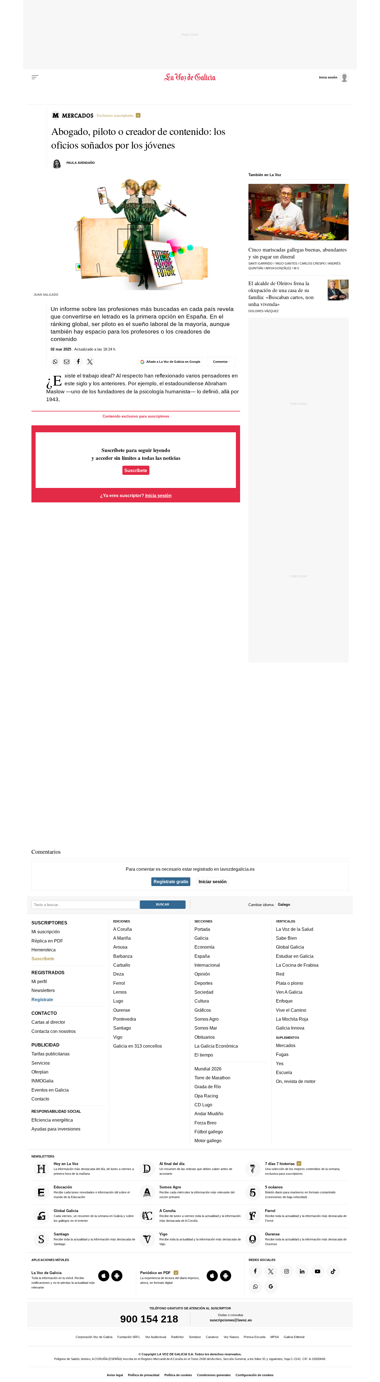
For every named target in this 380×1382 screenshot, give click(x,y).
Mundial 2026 (207, 1068)
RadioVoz (177, 1337)
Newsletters (43, 990)
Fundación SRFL (128, 1337)
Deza (118, 973)
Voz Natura (231, 1337)
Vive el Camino (291, 1009)
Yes (279, 1063)
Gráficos (202, 1009)
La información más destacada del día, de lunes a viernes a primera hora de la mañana (94, 1168)
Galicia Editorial (294, 1337)
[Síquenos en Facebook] (255, 1271)
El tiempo (203, 1054)
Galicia (201, 938)
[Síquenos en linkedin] (302, 1271)
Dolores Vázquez (263, 311)
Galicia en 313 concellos (137, 1045)
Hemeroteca (43, 949)
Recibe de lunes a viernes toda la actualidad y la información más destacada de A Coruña (200, 1215)
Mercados (285, 1045)
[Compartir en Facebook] (78, 361)
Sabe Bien (286, 938)
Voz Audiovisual (155, 1337)
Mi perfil (39, 981)
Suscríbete (135, 470)
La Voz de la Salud (294, 929)
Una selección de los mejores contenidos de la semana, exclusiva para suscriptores (302, 1168)
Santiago (122, 1027)
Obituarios (204, 1036)
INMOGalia (42, 1080)
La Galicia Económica (216, 1045)
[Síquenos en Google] (271, 1286)
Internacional (207, 965)
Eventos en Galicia (50, 1089)
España (202, 956)
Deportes (203, 982)
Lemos (120, 991)
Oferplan (39, 1071)
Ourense (121, 1009)
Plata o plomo (289, 982)
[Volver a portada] (190, 77)
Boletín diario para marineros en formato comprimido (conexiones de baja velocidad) (300, 1192)
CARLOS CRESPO (313, 263)
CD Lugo (203, 1104)
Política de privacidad (143, 1375)
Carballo (121, 965)
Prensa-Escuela (254, 1337)
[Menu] (35, 77)
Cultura (201, 1000)
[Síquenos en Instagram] (286, 1271)
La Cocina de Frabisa (297, 965)
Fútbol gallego (208, 1131)
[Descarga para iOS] (103, 1275)
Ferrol (119, 982)
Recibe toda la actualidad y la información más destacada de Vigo (200, 1239)
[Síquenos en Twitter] (271, 1271)
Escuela (284, 1072)
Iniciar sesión (213, 881)
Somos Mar (205, 1027)
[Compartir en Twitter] (90, 361)
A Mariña (122, 938)
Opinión (202, 973)
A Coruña (122, 929)
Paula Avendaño (80, 162)
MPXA (274, 1337)
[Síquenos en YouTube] (317, 1271)
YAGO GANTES (286, 263)
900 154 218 (149, 1319)
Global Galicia (290, 946)
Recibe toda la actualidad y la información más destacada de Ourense (306, 1239)
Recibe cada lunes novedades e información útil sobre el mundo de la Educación (92, 1192)
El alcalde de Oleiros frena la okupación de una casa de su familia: (281, 293)
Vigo (117, 1036)
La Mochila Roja (292, 1018)
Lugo (118, 1000)
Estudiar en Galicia (295, 956)
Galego (284, 904)
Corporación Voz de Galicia (94, 1337)
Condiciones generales (214, 1375)
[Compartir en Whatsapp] (55, 361)
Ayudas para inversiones (55, 1128)
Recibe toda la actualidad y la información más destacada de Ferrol (306, 1215)
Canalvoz (212, 1337)
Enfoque (284, 1000)
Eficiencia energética (52, 1119)
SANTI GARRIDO (260, 263)
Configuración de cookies (254, 1375)
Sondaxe (195, 1337)
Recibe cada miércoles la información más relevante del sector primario (197, 1192)
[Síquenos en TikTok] (333, 1271)
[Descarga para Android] (116, 1275)
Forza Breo (205, 1122)
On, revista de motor (295, 1081)
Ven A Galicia (289, 991)
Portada (202, 929)
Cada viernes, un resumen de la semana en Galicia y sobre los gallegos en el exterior (94, 1215)
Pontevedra (124, 1018)
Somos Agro (206, 1018)
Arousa (120, 946)
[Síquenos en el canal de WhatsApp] (255, 1286)
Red (280, 973)
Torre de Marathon (212, 1077)
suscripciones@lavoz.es (231, 1320)
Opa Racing (206, 1095)
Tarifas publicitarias (50, 1053)
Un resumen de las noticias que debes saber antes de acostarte (195, 1168)
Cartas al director (48, 1022)
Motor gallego (207, 1140)
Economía (204, 946)
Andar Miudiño (208, 1113)
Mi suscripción (45, 931)
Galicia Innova (290, 1027)
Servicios (40, 1062)
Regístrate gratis (171, 881)
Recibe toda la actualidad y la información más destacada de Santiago (94, 1239)
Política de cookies (178, 1375)
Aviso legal (115, 1375)
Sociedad (203, 991)
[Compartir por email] (66, 361)
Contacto (40, 1098)
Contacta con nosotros (53, 1030)
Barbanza (122, 956)
